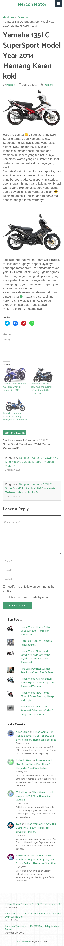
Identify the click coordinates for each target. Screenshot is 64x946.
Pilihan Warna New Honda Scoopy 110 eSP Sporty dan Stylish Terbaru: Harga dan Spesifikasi (35, 657)
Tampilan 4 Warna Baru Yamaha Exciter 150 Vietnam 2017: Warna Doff (33, 915)
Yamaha (22, 17)
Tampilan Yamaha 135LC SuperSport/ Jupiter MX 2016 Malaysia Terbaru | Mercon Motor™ (30, 488)
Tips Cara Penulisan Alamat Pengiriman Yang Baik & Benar (37, 671)
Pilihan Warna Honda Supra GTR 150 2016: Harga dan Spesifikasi (35, 796)
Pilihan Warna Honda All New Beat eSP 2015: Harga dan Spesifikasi (36, 631)
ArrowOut (21, 855)
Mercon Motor (32, 4)
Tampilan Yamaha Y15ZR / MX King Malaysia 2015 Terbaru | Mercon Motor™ (32, 461)
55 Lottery (21, 792)
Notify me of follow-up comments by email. (28, 588)
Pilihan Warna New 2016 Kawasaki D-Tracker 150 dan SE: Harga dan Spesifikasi (38, 710)
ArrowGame (22, 732)
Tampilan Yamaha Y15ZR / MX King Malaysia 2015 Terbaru (15, 416)
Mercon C (10, 85)
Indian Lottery (23, 760)
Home (10, 17)
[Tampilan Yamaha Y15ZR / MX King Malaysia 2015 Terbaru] (15, 405)
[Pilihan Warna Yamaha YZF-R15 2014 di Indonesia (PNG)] (15, 375)
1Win (18, 824)
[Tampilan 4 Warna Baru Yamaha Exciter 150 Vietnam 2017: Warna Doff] (42, 375)
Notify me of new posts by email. (29, 597)
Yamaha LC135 (14, 432)
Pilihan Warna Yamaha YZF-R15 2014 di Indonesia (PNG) (14, 386)
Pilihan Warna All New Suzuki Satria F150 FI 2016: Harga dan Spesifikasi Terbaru (37, 683)
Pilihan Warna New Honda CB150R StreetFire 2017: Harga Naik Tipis (37, 696)
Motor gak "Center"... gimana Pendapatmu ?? (36, 643)
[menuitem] (32, 906)
